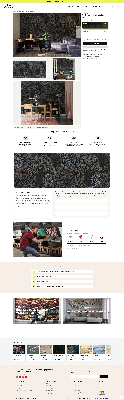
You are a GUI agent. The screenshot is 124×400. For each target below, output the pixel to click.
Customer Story (77, 393)
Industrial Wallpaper (21, 387)
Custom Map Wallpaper (21, 393)
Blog (75, 388)
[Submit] (57, 6)
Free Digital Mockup (50, 393)
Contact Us (76, 387)
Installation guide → (94, 56)
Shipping (101, 383)
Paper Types (48, 385)
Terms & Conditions (103, 387)
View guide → (101, 54)
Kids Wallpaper (19, 388)
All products (18, 11)
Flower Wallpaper (20, 383)
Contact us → (94, 58)
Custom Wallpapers (20, 392)
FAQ (47, 383)
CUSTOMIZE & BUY (95, 43)
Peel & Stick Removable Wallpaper (24, 390)
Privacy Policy (102, 388)
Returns (100, 385)
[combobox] (39, 6)
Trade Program (77, 390)
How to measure (86, 40)
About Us (76, 383)
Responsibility (77, 385)
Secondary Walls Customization (53, 392)
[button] (37, 311)
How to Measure (49, 387)
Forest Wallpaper (20, 385)
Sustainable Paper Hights (79, 392)
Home (14, 11)
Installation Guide (50, 388)
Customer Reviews (50, 390)
